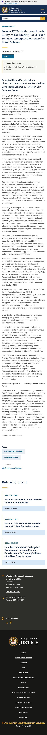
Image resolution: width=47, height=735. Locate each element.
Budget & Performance (23, 658)
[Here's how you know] (23, 2)
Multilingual (23, 712)
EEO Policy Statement (24, 702)
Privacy (23, 682)
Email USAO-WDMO (13, 592)
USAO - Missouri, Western (12, 468)
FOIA (23, 667)
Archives (23, 663)
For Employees (23, 687)
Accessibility (23, 673)
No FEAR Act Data (23, 697)
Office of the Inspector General (23, 692)
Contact (22, 726)
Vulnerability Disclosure (23, 707)
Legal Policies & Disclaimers (23, 677)
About (23, 653)
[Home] (14, 13)
